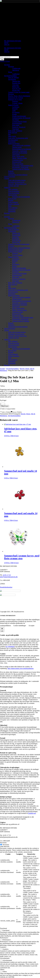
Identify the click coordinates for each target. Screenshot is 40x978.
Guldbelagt (15, 74)
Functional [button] (3, 928)
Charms (6, 178)
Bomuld (15, 109)
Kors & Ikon (12, 198)
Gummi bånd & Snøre (19, 121)
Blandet (10, 200)
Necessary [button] (3, 842)
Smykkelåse (12, 79)
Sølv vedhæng (13, 189)
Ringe (10, 72)
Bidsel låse (15, 87)
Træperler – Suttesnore (19, 151)
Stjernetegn (11, 142)
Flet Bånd (15, 120)
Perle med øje (12, 132)
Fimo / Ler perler (17, 164)
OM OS (6, 44)
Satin (14, 110)
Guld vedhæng (13, 202)
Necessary (5, 845)
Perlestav (15, 101)
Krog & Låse (16, 88)
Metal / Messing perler (19, 158)
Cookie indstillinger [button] (19, 625)
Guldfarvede (16, 68)
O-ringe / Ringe (17, 103)
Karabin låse (16, 83)
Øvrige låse (16, 90)
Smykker (7, 65)
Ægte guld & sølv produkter (21, 145)
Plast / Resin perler (18, 156)
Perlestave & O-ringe (15, 99)
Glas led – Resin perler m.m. (17, 184)
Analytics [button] (3, 947)
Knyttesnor (15, 112)
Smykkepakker (13, 140)
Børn (9, 206)
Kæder (14, 114)
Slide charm (12, 136)
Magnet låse (16, 81)
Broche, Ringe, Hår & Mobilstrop (19, 96)
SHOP (6, 43)
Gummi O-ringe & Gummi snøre (18, 92)
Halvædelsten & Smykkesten (21, 149)
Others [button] (2, 969)
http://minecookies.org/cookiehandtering (21, 668)
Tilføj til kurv (4, 406)
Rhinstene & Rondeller (19, 153)
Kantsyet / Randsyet (18, 127)
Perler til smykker (14, 143)
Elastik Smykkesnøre (19, 116)
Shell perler (16, 154)
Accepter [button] (31, 625)
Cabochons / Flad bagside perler (22, 165)
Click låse (15, 85)
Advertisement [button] (4, 958)
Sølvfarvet (15, 70)
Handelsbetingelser (6, 587)
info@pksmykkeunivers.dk (9, 577)
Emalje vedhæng (13, 204)
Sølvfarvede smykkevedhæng (17, 175)
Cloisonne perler (17, 160)
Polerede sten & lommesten (21, 197)
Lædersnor (15, 107)
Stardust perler (17, 147)
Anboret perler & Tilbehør (20, 169)
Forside (2, 368)
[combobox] (9, 57)
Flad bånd (15, 129)
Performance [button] (4, 938)
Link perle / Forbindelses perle (18, 138)
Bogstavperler (16, 162)
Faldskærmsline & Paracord (21, 118)
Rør (9, 134)
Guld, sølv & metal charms (17, 180)
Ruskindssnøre (17, 123)
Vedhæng (11, 173)
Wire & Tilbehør (13, 77)
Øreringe (11, 66)
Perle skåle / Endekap (15, 131)
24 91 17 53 (7, 575)
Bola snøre (15, 125)
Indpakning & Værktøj (15, 98)
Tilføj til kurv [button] (14, 436)
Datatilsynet (32, 813)
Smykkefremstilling (10, 76)
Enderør (10, 171)
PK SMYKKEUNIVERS (12, 41)
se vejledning (10, 646)
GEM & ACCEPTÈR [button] (7, 977)
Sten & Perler (12, 195)
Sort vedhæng (12, 208)
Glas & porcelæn (9, 176)
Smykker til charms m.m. (16, 182)
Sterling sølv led (13, 186)
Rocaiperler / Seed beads (20, 167)
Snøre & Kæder (13, 105)
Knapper (7, 213)
